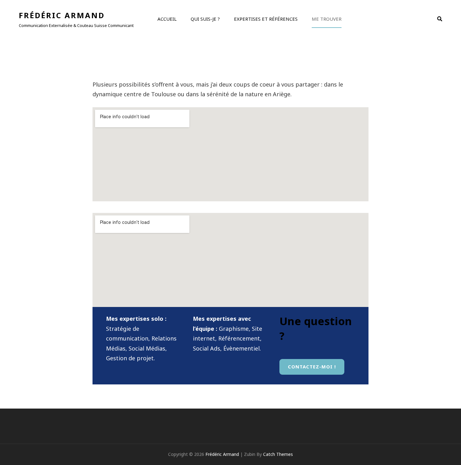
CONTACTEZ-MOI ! (312, 366)
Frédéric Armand (62, 15)
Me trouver (327, 19)
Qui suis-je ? (205, 19)
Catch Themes (278, 454)
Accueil (167, 19)
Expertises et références (266, 19)
